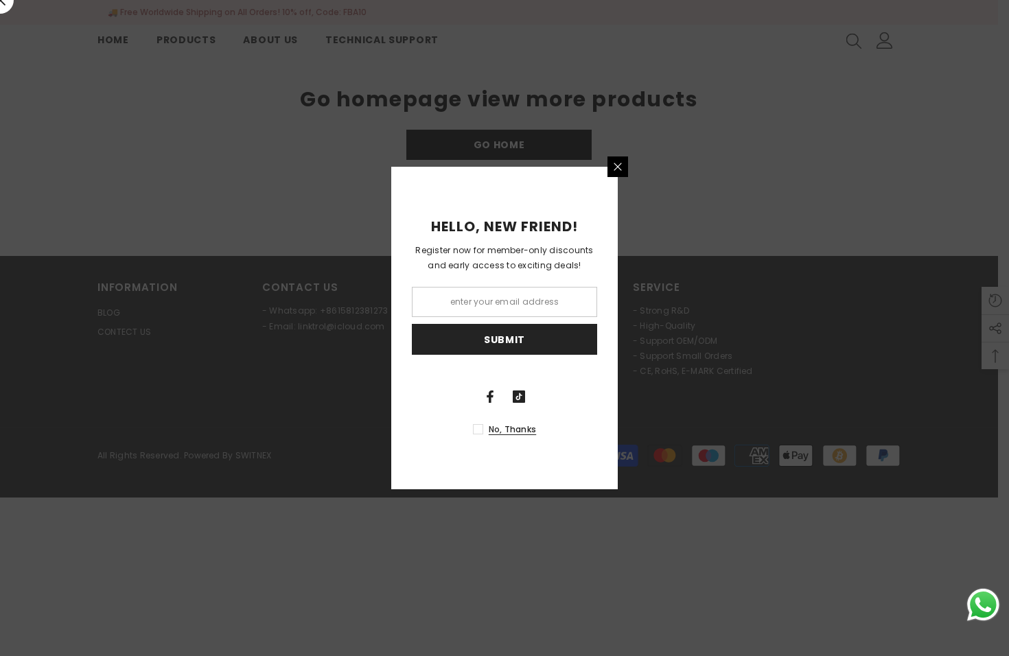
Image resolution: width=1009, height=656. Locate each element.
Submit (504, 340)
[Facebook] (490, 396)
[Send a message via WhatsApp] (983, 605)
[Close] (617, 166)
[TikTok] (519, 396)
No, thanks (512, 429)
